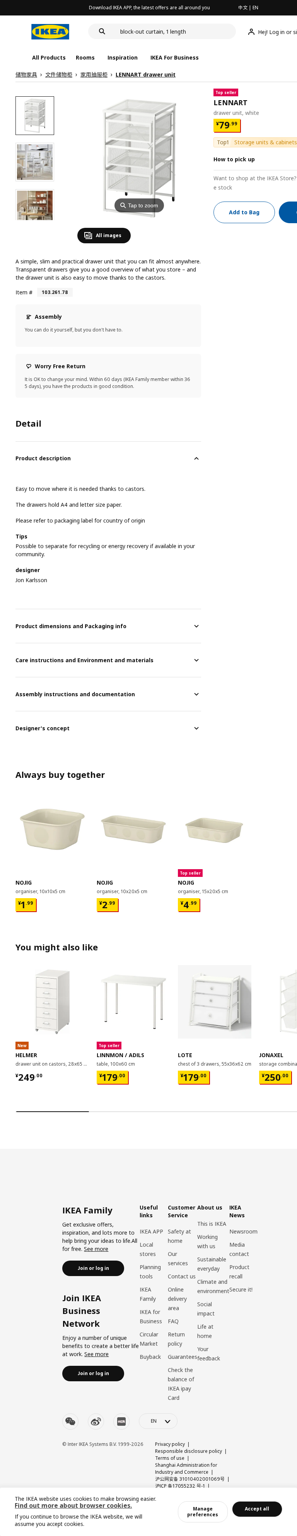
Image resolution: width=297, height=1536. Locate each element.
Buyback (150, 1356)
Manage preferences (202, 1511)
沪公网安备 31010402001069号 (190, 1479)
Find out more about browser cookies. (73, 1505)
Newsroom (243, 1231)
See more (96, 1248)
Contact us (182, 1276)
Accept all (257, 1508)
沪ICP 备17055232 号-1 (180, 1486)
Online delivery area (177, 1299)
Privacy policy (170, 1444)
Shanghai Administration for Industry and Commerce (186, 1468)
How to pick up (234, 159)
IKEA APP (151, 1231)
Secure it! (241, 1289)
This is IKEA (211, 1223)
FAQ (173, 1321)
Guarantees (182, 1356)
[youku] (121, 1421)
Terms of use (169, 1458)
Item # (23, 292)
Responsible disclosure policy (188, 1451)
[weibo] (96, 1421)
